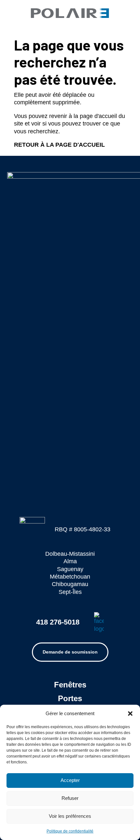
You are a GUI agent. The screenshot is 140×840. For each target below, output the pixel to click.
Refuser (70, 798)
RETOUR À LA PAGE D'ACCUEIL (59, 144)
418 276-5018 (57, 622)
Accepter (70, 780)
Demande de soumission (70, 652)
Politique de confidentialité (70, 831)
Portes (70, 698)
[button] (130, 713)
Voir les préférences (70, 816)
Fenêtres (70, 684)
